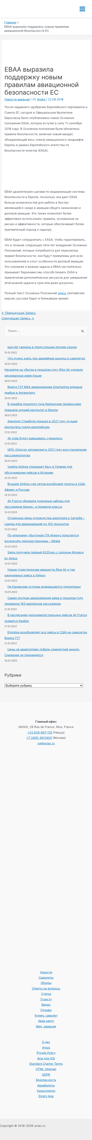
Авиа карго (46, 1021)
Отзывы (46, 1010)
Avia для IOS (46, 1058)
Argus (46, 1047)
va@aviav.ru (46, 743)
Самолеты (46, 977)
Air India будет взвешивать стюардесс (35, 438)
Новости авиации (17, 99)
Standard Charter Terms (46, 1063)
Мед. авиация (46, 1026)
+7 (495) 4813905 (39, 737)
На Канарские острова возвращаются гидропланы (44, 586)
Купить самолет (46, 1015)
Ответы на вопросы (46, 988)
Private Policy (46, 1053)
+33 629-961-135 (39, 732)
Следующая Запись (17, 318)
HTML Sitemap (46, 1069)
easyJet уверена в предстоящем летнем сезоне (42, 347)
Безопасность (46, 1080)
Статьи (46, 993)
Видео (46, 1004)
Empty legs (46, 1096)
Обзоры (46, 983)
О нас (46, 1042)
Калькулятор (46, 1090)
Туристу (46, 999)
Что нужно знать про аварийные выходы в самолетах (46, 358)
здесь (62, 293)
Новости (46, 972)
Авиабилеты (46, 1085)
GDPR (46, 1074)
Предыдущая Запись (18, 313)
